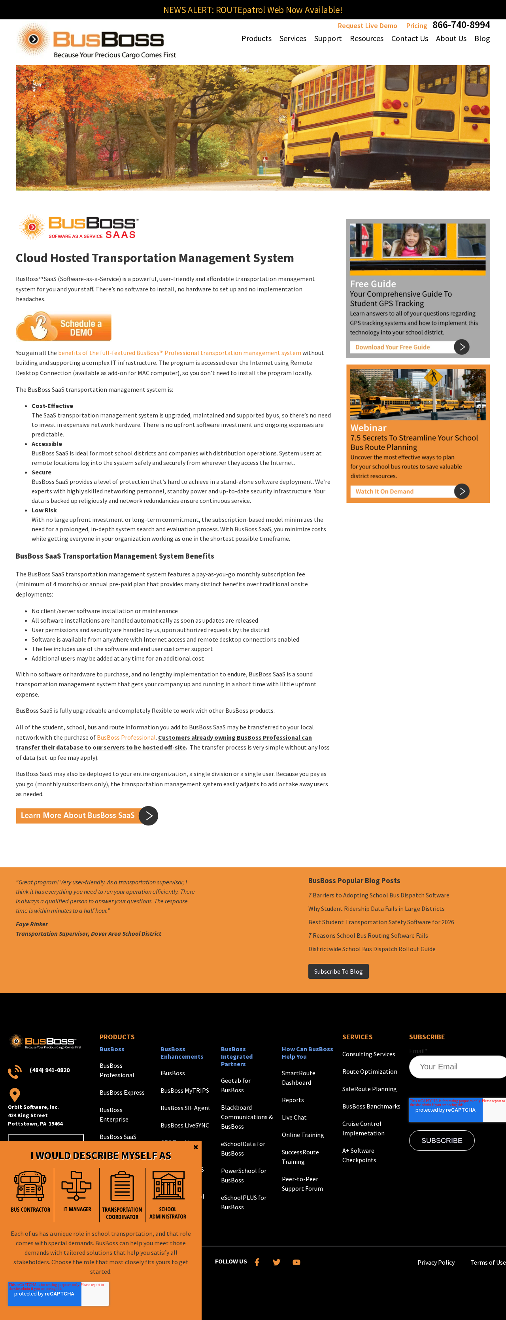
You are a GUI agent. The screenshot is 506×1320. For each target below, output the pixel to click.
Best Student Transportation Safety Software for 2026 (381, 922)
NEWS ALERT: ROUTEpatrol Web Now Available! (252, 9)
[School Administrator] (168, 1194)
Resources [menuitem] (366, 38)
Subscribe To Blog (338, 971)
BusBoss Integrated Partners (237, 1056)
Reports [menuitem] (293, 1100)
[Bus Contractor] (31, 1194)
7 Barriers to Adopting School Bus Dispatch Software (378, 895)
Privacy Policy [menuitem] (436, 1262)
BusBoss (112, 1049)
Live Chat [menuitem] (294, 1117)
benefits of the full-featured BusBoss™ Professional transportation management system (179, 353)
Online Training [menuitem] (303, 1135)
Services (357, 1036)
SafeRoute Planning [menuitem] (369, 1089)
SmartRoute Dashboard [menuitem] (298, 1077)
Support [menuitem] (328, 38)
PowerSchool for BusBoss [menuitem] (243, 1175)
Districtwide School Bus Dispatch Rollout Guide (372, 949)
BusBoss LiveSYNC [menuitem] (184, 1125)
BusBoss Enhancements (182, 1052)
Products (117, 1036)
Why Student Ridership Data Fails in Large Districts (376, 908)
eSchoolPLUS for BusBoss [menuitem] (243, 1202)
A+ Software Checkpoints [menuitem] (359, 1155)
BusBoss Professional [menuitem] (117, 1070)
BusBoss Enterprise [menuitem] (114, 1114)
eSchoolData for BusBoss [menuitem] (243, 1148)
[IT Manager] (77, 1194)
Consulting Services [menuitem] (368, 1054)
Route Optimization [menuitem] (369, 1071)
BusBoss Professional (126, 737)
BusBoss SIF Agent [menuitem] (185, 1108)
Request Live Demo (367, 25)
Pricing (416, 25)
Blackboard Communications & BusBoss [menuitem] (247, 1116)
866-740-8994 (461, 24)
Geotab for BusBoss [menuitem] (236, 1085)
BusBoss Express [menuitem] (122, 1092)
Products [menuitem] (257, 38)
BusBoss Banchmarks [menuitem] (371, 1106)
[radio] (31, 1194)
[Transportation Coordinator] (122, 1194)
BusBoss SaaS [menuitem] (118, 1137)
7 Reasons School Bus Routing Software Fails (368, 935)
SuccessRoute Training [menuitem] (300, 1156)
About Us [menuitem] (451, 38)
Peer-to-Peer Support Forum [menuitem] (302, 1183)
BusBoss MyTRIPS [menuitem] (184, 1090)
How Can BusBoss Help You (307, 1052)
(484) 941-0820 (50, 1070)
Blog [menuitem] (482, 38)
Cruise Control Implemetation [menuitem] (363, 1128)
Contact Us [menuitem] (409, 38)
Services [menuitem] (292, 38)
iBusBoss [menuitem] (172, 1073)
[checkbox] (99, 1194)
